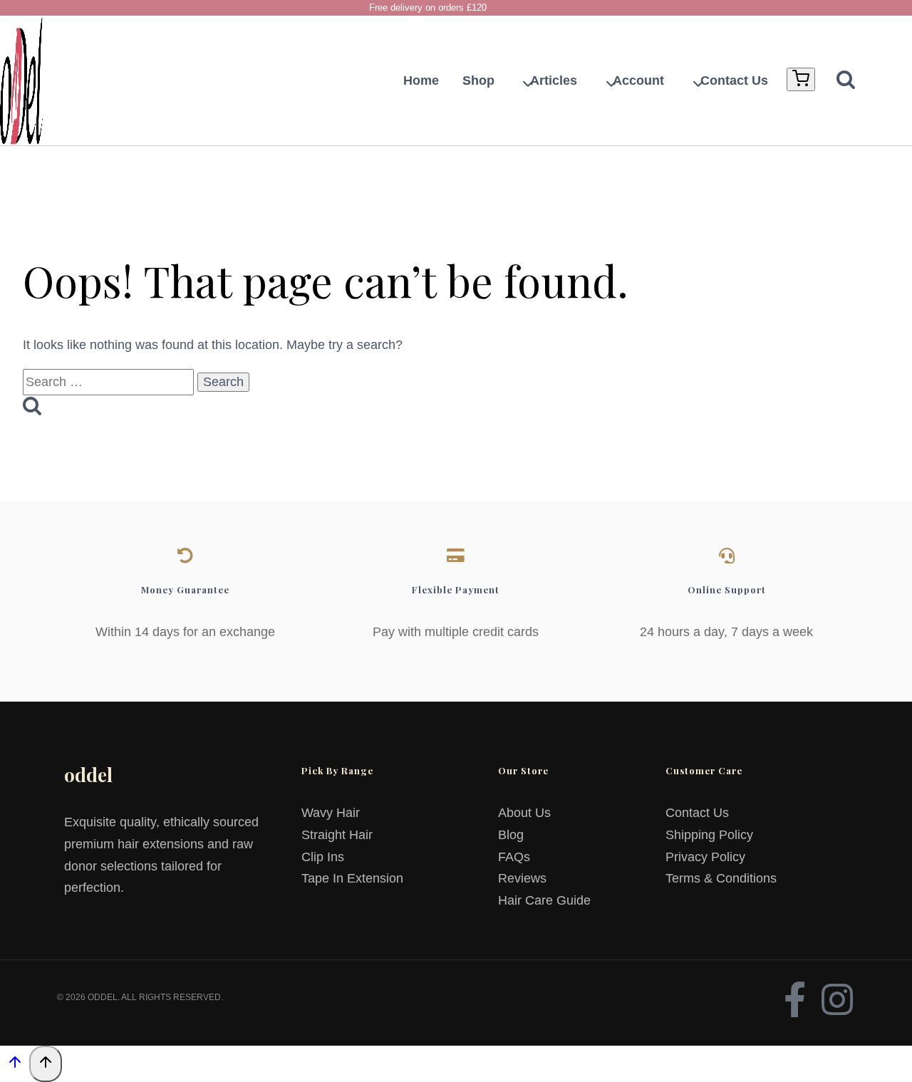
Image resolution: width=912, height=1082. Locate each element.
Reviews (522, 878)
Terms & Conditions (721, 878)
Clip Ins (322, 857)
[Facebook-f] (794, 999)
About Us (524, 813)
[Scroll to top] (14, 1065)
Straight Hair (337, 835)
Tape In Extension (352, 878)
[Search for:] (110, 382)
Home (421, 80)
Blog (511, 835)
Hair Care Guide (544, 900)
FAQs (514, 857)
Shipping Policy (709, 835)
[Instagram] (837, 999)
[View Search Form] (838, 81)
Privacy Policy (705, 857)
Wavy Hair (330, 813)
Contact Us (734, 80)
